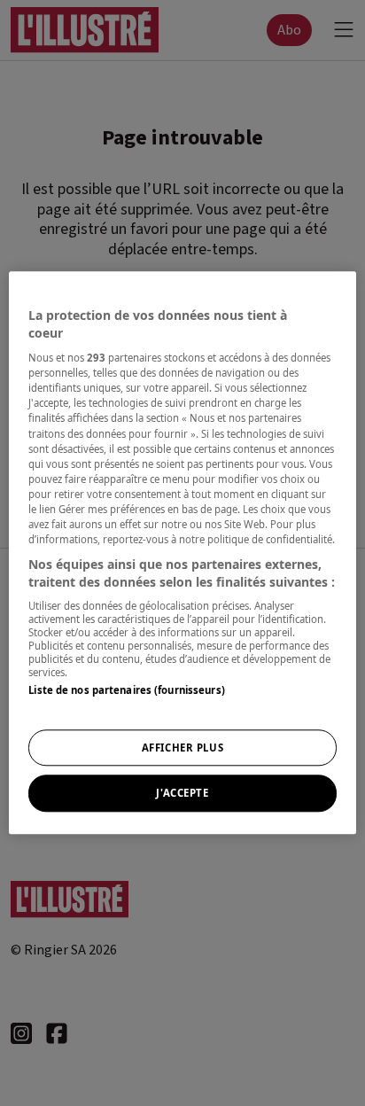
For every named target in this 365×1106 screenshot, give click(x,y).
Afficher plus (182, 747)
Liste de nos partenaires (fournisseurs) (126, 690)
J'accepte (182, 793)
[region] (182, 552)
